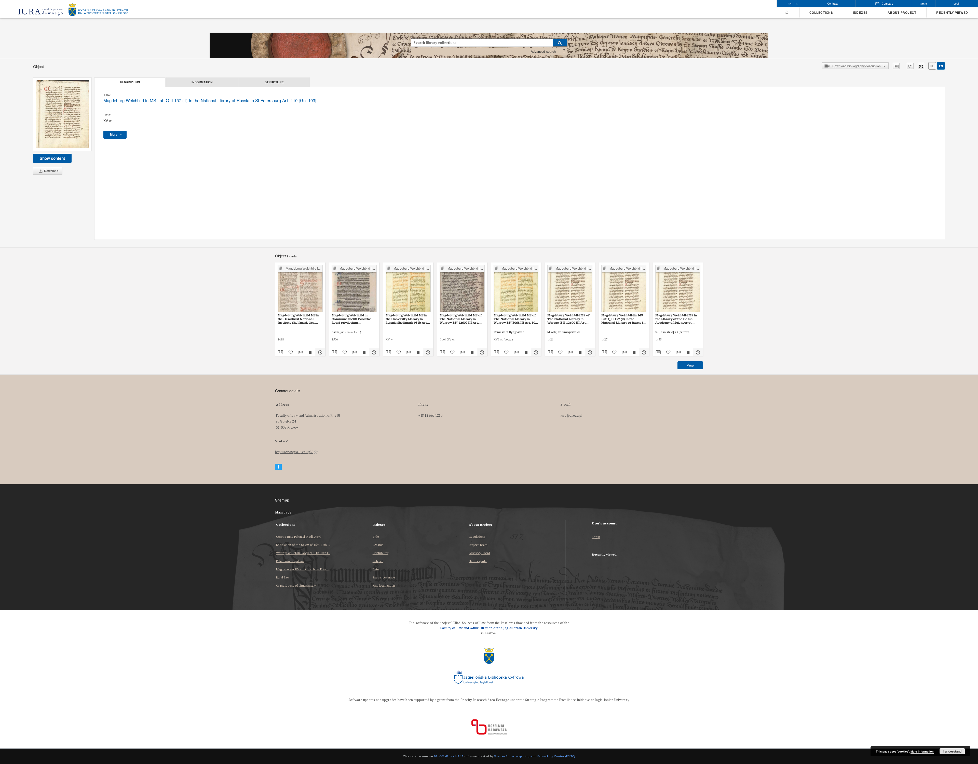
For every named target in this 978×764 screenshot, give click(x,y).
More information (922, 751)
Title (376, 536)
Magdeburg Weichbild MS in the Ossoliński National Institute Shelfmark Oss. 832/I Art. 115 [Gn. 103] (298, 318)
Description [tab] (130, 82)
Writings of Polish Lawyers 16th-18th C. (303, 553)
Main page (283, 512)
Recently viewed (952, 12)
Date (376, 569)
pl (796, 4)
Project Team (478, 545)
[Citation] (921, 66)
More (690, 365)
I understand (952, 751)
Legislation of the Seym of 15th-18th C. (303, 545)
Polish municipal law (290, 561)
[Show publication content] (310, 352)
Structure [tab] (274, 82)
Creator (378, 545)
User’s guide (477, 561)
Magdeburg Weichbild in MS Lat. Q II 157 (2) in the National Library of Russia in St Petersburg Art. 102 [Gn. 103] (623, 318)
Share (923, 4)
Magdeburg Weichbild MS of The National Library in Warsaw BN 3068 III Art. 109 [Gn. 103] (515, 318)
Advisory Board (479, 553)
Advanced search (543, 51)
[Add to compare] (896, 66)
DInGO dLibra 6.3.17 (449, 756)
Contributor (380, 553)
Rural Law (282, 577)
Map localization (384, 585)
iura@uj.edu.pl (571, 415)
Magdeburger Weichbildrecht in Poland (302, 569)
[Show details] (319, 352)
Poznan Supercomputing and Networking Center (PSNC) (534, 756)
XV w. (107, 120)
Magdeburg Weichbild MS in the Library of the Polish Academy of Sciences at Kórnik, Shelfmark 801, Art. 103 (676, 318)
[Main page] (786, 12)
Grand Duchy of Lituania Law (296, 585)
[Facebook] (278, 467)
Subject (378, 561)
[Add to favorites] (910, 66)
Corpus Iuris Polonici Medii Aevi (298, 536)
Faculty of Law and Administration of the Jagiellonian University (488, 628)
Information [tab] (202, 82)
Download (50, 170)
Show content (52, 158)
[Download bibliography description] (300, 352)
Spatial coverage (384, 577)
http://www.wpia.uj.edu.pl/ (294, 452)
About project (902, 12)
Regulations (477, 536)
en (941, 66)
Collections (821, 12)
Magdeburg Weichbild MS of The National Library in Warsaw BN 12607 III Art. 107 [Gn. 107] (461, 318)
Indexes (860, 12)
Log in (596, 537)
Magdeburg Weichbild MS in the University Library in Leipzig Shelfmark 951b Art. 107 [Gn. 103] (407, 318)
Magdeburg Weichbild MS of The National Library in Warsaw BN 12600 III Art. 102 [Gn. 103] (568, 318)
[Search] (560, 42)
